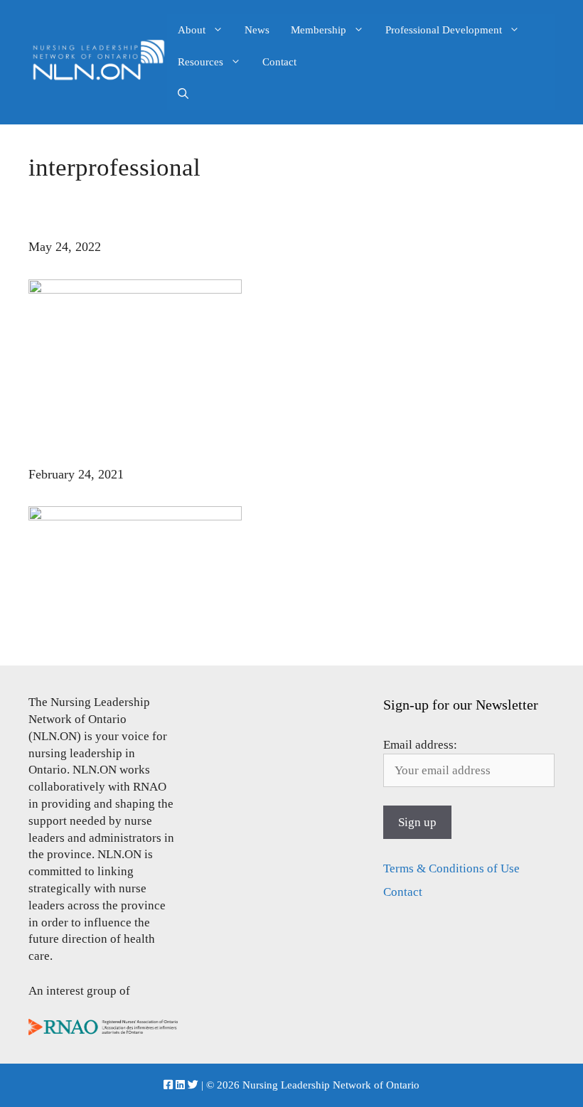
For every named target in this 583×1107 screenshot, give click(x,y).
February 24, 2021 (76, 474)
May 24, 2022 (64, 247)
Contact (279, 62)
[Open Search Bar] (183, 94)
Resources (200, 62)
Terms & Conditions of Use (451, 868)
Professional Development (443, 30)
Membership (318, 30)
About (191, 30)
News (257, 30)
